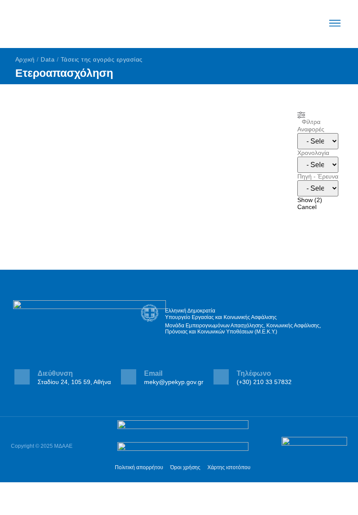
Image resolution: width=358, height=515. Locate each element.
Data (48, 59)
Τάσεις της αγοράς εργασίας (102, 59)
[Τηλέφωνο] (221, 377)
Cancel (307, 206)
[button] (335, 24)
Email (153, 373)
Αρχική (25, 59)
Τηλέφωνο (254, 373)
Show (309, 199)
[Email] (129, 377)
